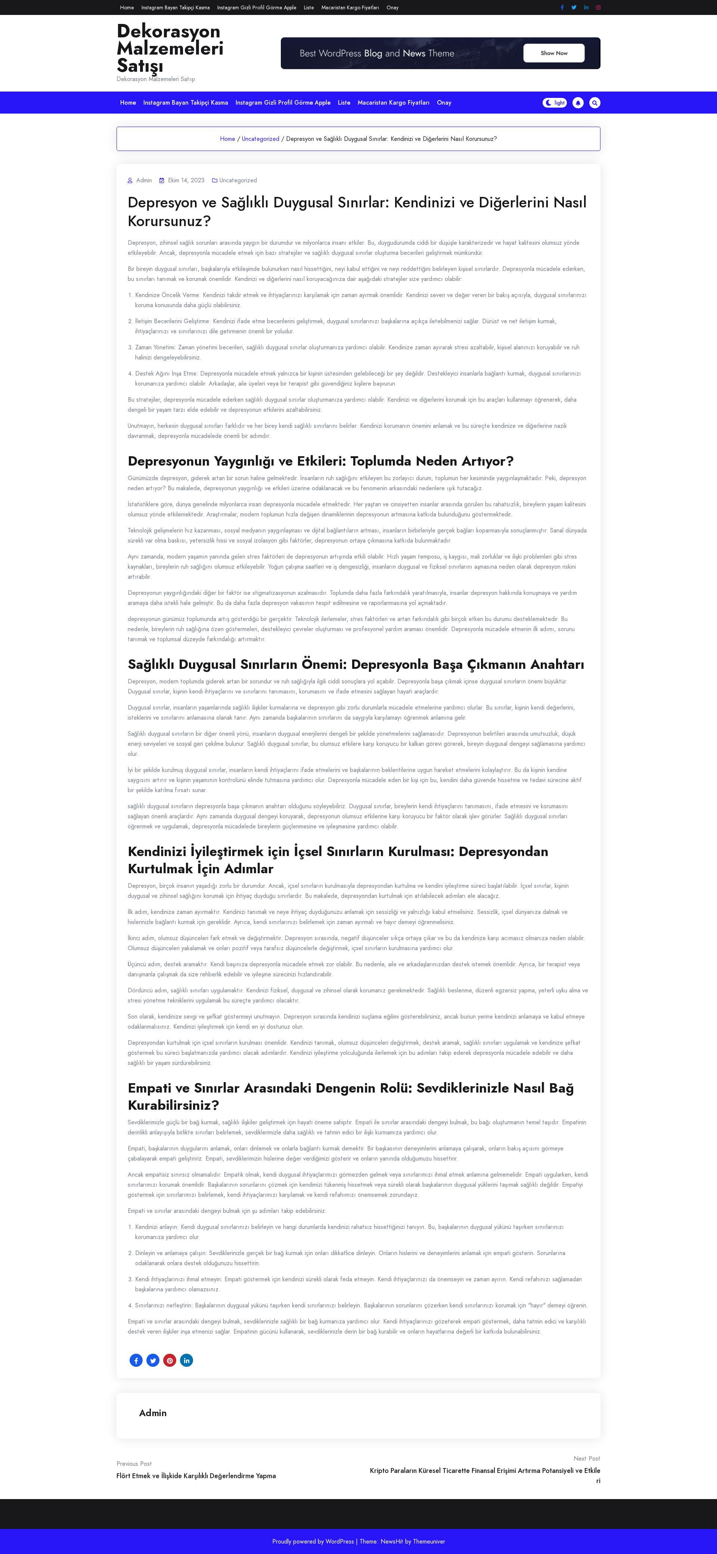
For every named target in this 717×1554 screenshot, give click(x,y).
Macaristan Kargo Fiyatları (350, 7)
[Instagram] (598, 8)
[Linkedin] (586, 8)
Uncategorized (260, 139)
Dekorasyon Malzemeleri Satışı (170, 48)
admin (153, 1412)
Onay (392, 7)
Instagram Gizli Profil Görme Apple (257, 7)
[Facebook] (562, 8)
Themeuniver (429, 1541)
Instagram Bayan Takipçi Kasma (176, 7)
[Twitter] (574, 8)
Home (127, 7)
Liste (309, 7)
